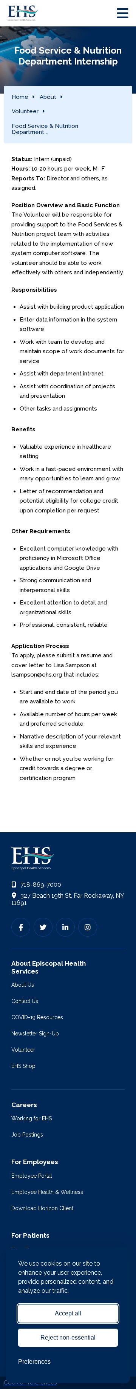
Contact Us (24, 1001)
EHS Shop (23, 1066)
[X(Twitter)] (43, 927)
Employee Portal (31, 1176)
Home (20, 97)
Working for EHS (31, 1118)
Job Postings (27, 1135)
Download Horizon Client (42, 1208)
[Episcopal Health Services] (24, 13)
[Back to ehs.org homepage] (68, 858)
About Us (22, 985)
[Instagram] (87, 927)
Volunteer (25, 111)
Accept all (68, 1313)
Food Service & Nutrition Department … (45, 129)
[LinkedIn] (65, 927)
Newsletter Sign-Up (35, 1034)
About (48, 97)
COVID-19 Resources (37, 1017)
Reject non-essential (68, 1337)
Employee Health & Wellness (47, 1192)
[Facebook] (20, 927)
